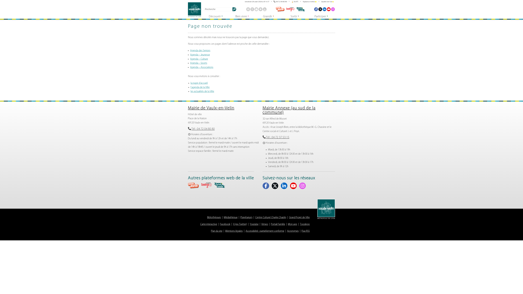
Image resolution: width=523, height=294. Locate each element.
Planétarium (246, 217)
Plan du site (216, 231)
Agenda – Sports (198, 63)
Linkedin (324, 9)
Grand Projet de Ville (299, 217)
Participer (320, 16)
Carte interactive (208, 224)
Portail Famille (278, 224)
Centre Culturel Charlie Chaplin (270, 217)
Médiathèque (231, 217)
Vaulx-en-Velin (194, 9)
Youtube (329, 9)
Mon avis (280, 9)
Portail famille (300, 9)
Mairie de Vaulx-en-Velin (211, 108)
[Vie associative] (260, 9)
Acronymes (293, 231)
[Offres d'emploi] (256, 9)
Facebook (316, 9)
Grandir (267, 16)
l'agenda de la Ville (200, 87)
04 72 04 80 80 (281, 2)
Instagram (333, 9)
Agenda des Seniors (200, 50)
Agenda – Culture (199, 59)
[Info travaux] (265, 9)
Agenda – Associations (201, 67)
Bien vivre (241, 16)
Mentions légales (234, 231)
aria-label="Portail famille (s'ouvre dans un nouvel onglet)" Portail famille (219, 185)
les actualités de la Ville (202, 91)
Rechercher (234, 9)
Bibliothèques (214, 217)
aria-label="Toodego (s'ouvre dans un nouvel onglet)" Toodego (206, 185)
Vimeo (264, 224)
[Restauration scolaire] (252, 9)
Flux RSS (306, 231)
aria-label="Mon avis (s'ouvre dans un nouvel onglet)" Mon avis (193, 186)
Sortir (294, 16)
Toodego (290, 9)
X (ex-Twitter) (320, 9)
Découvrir (215, 16)
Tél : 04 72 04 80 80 (203, 129)
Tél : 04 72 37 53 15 (277, 137)
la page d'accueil (199, 83)
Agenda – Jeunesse (200, 55)
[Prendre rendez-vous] (248, 9)
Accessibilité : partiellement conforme (265, 231)
